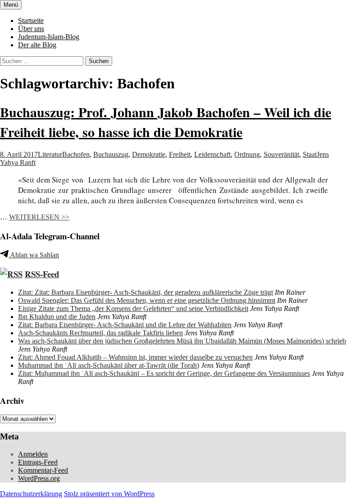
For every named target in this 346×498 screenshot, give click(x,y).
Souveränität (281, 154)
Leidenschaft (212, 154)
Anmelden (33, 454)
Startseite (31, 20)
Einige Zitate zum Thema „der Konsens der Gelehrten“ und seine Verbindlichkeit (133, 308)
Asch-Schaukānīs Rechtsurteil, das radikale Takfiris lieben (100, 333)
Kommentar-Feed (43, 470)
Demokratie (148, 154)
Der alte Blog (37, 45)
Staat (310, 154)
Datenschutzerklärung (31, 494)
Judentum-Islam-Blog (48, 37)
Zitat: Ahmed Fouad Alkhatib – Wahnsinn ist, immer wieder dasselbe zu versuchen (135, 357)
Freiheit (180, 154)
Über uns (31, 28)
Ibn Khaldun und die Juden (57, 316)
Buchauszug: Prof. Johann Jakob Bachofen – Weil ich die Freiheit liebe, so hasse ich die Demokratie (165, 122)
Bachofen (76, 154)
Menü (11, 4)
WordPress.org (39, 478)
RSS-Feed (42, 274)
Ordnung (247, 154)
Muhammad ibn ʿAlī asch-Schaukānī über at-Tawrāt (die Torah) (108, 365)
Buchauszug (110, 154)
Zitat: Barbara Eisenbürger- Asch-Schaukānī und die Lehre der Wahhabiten (125, 325)
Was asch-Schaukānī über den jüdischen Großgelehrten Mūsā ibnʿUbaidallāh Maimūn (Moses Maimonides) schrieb (182, 341)
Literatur (50, 154)
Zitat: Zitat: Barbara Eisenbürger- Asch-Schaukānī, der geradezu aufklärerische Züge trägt (145, 292)
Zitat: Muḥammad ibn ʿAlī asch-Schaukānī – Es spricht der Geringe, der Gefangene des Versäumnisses (164, 373)
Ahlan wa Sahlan (34, 255)
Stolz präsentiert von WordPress (109, 494)
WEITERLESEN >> (39, 217)
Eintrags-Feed (38, 462)
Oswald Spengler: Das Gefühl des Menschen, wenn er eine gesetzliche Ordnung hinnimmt (146, 300)
